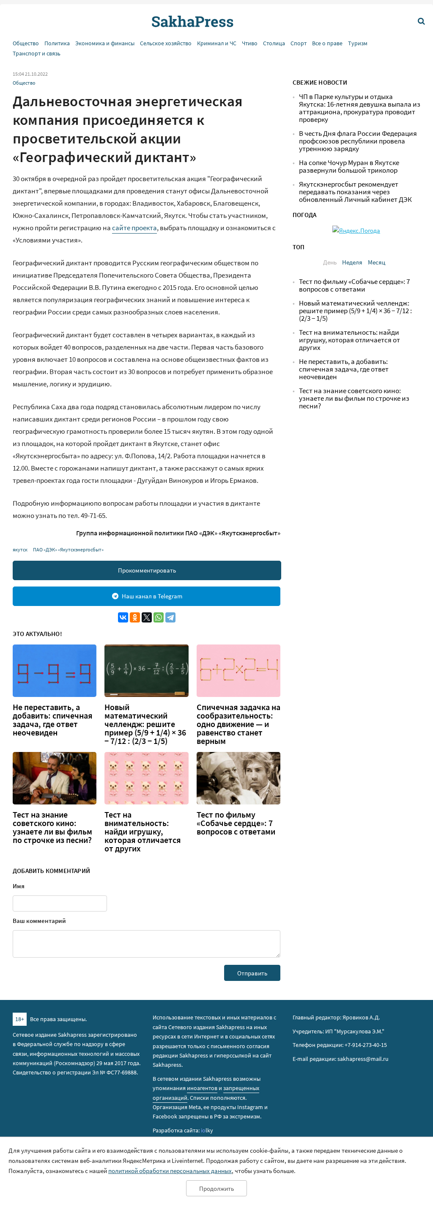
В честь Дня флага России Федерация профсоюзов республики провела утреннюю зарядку (358, 141)
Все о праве (327, 43)
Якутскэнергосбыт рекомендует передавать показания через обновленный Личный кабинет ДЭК (355, 192)
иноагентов (202, 1088)
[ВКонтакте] (123, 617)
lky (207, 1130)
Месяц (376, 262)
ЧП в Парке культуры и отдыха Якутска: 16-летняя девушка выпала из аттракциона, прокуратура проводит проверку (359, 108)
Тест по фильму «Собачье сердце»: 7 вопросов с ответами (236, 823)
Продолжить (216, 1188)
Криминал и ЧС (216, 43)
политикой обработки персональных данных (170, 1171)
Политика (57, 43)
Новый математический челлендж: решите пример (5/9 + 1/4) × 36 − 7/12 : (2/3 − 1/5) (145, 724)
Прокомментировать (147, 570)
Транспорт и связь (36, 53)
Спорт (298, 43)
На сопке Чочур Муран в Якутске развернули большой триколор (349, 166)
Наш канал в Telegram (152, 596)
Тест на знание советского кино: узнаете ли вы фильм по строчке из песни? (52, 827)
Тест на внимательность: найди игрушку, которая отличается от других (142, 832)
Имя (19, 886)
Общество (26, 43)
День (330, 262)
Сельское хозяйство (166, 43)
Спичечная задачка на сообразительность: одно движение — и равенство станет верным (238, 724)
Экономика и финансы (104, 43)
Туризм (357, 43)
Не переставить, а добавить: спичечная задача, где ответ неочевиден (53, 720)
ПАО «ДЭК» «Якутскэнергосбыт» (68, 549)
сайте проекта (134, 227)
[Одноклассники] (135, 617)
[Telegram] (170, 617)
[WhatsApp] (158, 617)
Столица (274, 43)
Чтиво (250, 43)
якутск (20, 549)
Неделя (352, 262)
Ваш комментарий (39, 921)
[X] (147, 617)
